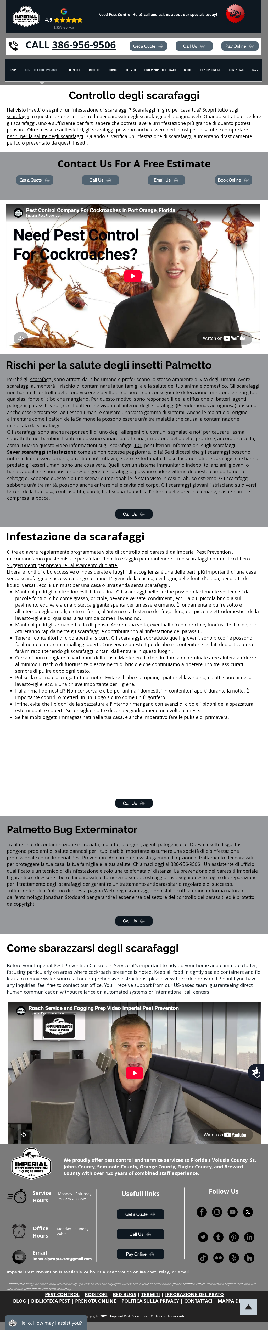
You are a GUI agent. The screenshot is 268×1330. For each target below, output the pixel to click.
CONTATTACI (198, 1301)
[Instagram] (217, 1212)
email (183, 1271)
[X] (248, 1212)
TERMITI (150, 1294)
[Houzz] (249, 1258)
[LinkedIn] (249, 1237)
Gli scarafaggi (244, 386)
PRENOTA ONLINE (95, 1301)
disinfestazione (222, 851)
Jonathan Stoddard (64, 897)
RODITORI (96, 1294)
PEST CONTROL (62, 1294)
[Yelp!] (234, 1258)
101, (138, 445)
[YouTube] (232, 1212)
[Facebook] (202, 1212)
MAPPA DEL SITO (237, 1301)
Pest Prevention (213, 552)
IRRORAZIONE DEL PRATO (194, 1294)
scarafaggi (41, 379)
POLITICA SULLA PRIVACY (150, 1301)
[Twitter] (203, 1237)
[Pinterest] (234, 1237)
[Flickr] (218, 1258)
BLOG (19, 1301)
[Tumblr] (218, 1237)
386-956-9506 (84, 45)
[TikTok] (203, 1258)
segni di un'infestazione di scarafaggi (87, 110)
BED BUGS (124, 1294)
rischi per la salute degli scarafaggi (45, 136)
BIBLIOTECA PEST (50, 1301)
